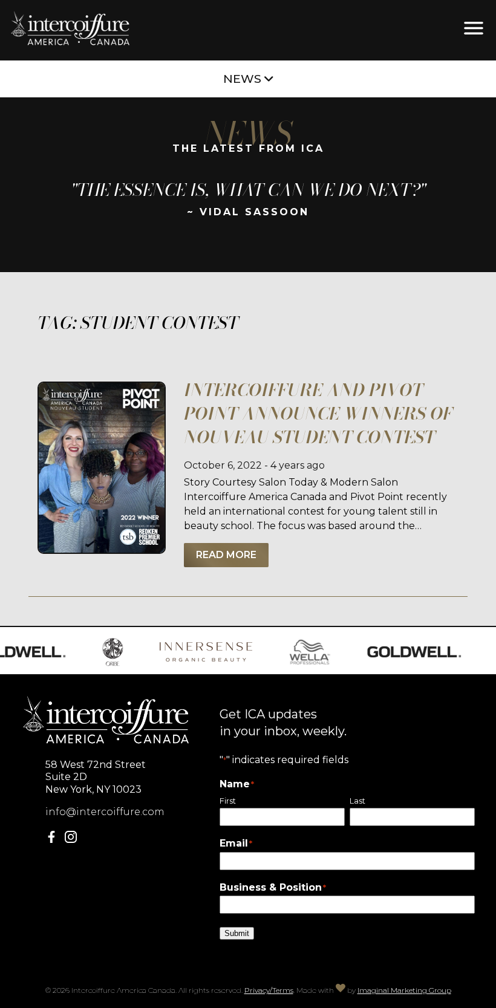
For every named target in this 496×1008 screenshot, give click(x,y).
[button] (53, 839)
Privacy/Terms (268, 990)
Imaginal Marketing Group (404, 990)
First (228, 800)
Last (357, 800)
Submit (236, 933)
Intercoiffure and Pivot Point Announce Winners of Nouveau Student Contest (318, 413)
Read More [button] (226, 555)
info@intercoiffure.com (105, 812)
